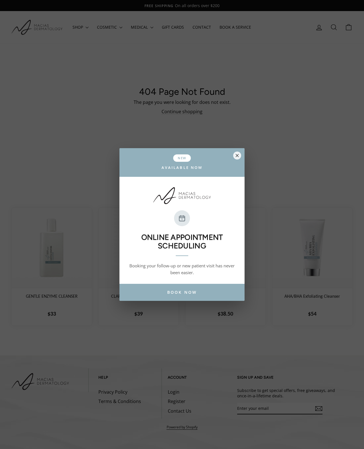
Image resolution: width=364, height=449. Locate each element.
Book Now (182, 292)
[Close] (237, 156)
